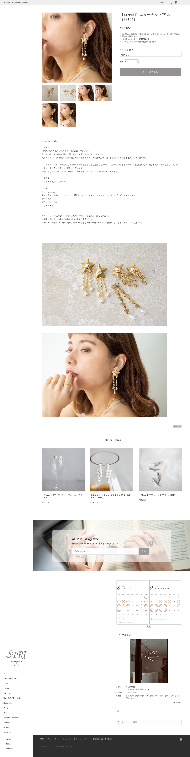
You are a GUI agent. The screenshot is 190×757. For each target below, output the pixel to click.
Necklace (7, 703)
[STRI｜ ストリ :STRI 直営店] (149, 661)
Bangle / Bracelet (11, 718)
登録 (143, 551)
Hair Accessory (10, 713)
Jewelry (7, 683)
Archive (7, 732)
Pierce (6, 688)
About (163, 2)
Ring (5, 708)
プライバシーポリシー (82, 739)
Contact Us (67, 739)
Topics (8, 744)
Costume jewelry (11, 678)
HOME (41, 739)
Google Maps (177, 702)
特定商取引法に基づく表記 (102, 739)
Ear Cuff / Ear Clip (12, 698)
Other (6, 727)
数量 (121, 62)
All (4, 673)
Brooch (6, 723)
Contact (9, 748)
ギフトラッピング (126, 50)
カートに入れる (150, 71)
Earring (7, 693)
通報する (177, 426)
